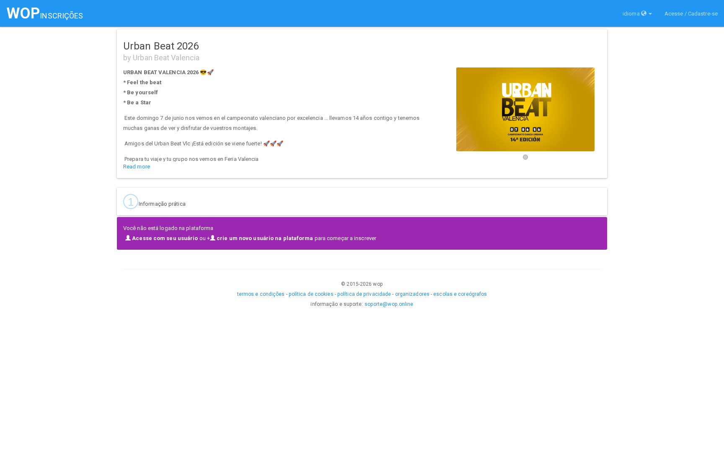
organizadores (412, 294)
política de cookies (311, 294)
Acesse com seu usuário (164, 238)
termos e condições (261, 294)
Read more (136, 166)
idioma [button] (631, 13)
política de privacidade (364, 294)
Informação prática (157, 202)
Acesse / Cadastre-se (691, 13)
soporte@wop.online (389, 304)
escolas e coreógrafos (460, 294)
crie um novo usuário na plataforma (264, 238)
